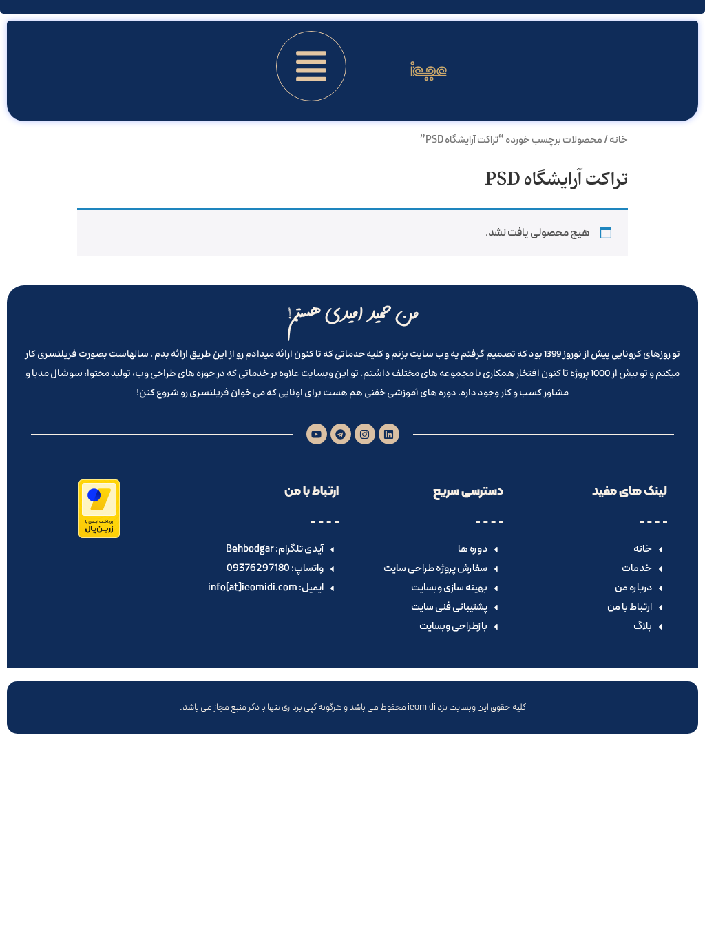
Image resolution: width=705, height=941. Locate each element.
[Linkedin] (389, 434)
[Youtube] (316, 434)
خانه (618, 139)
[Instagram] (365, 434)
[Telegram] (340, 434)
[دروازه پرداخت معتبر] (99, 535)
